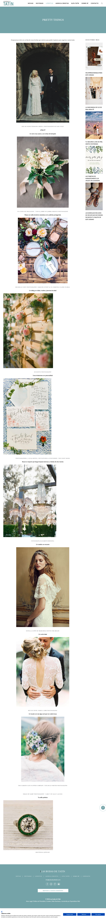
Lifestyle (49, 3)
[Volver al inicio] (8, 3)
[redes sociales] (47, 884)
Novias (30, 3)
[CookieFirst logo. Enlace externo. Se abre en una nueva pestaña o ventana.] (1, 912)
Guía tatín (75, 3)
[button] (102, 3)
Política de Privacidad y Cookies (42, 901)
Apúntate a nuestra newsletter (53, 890)
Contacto (95, 3)
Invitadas (39, 3)
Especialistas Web (75, 901)
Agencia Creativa (62, 3)
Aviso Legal (29, 901)
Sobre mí (85, 3)
